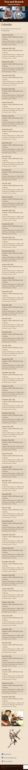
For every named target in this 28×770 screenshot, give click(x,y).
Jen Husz (19, 766)
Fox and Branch (14, 1)
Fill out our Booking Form (10, 757)
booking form (6, 30)
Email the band (7, 754)
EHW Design (3, 767)
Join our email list (8, 761)
